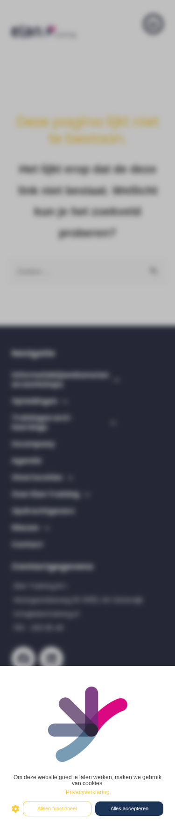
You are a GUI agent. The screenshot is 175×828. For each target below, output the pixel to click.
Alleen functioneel (57, 808)
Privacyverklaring (88, 792)
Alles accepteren (129, 808)
